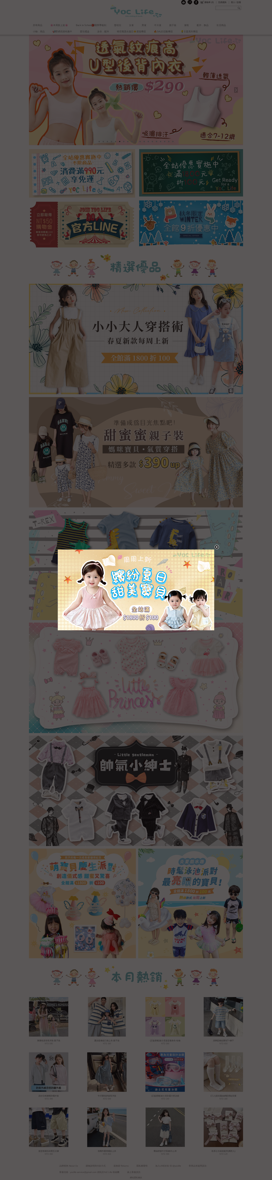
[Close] (216, 547)
